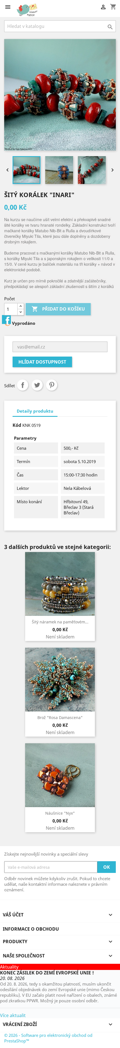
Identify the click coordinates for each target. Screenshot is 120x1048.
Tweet (37, 385)
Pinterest (51, 385)
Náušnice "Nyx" (60, 813)
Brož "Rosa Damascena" (60, 717)
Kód (17, 425)
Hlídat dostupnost (42, 362)
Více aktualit (13, 1015)
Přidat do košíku (58, 309)
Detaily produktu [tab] (35, 411)
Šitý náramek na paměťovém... (60, 622)
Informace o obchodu (31, 929)
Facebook (6, 319)
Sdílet (22, 385)
